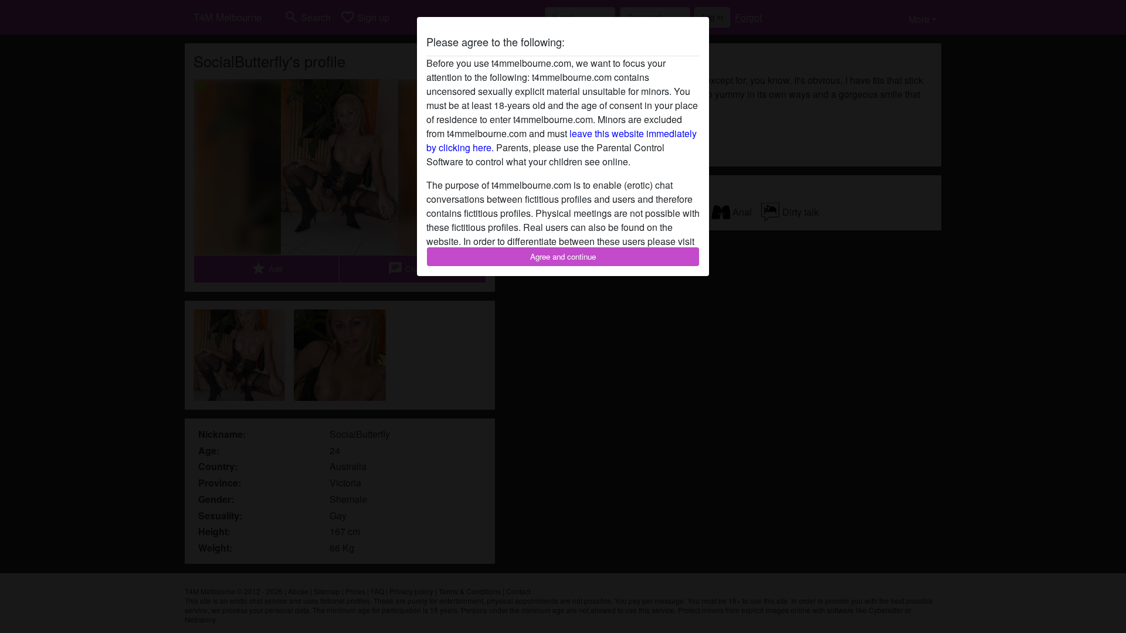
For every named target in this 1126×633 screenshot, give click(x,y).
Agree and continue (563, 256)
